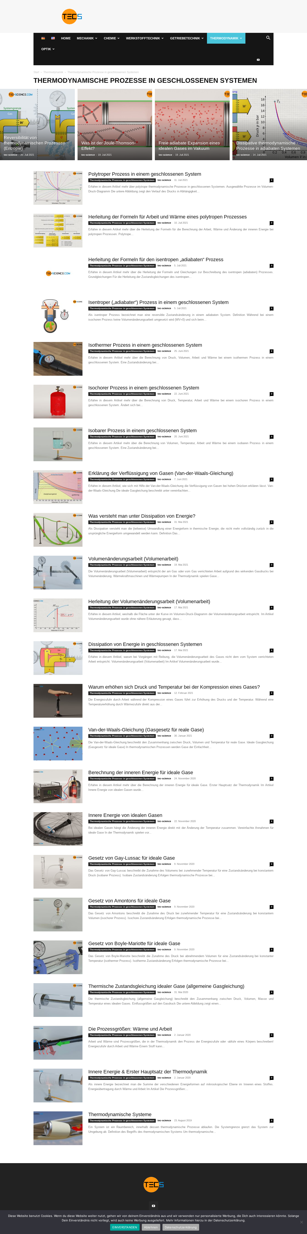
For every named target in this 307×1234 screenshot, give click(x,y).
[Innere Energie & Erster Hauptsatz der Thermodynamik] (57, 1085)
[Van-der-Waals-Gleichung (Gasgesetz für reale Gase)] (57, 743)
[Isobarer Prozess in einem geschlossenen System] (57, 444)
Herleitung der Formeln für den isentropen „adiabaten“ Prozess (155, 259)
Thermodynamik (224, 38)
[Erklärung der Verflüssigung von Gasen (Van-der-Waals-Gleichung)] (57, 487)
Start (36, 72)
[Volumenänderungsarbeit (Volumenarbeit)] (57, 572)
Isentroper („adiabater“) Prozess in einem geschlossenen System (158, 302)
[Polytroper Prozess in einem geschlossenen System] (57, 188)
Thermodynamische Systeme (119, 1114)
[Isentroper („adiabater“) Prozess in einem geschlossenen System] (57, 316)
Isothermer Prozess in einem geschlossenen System (145, 345)
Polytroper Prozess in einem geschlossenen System (144, 174)
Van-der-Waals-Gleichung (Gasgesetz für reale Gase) (146, 730)
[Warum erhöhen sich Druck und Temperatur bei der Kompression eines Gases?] (57, 701)
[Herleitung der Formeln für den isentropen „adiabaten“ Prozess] (57, 273)
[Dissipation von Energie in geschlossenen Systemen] (57, 658)
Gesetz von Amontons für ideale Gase (129, 901)
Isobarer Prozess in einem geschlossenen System (142, 430)
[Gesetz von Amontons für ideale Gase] (57, 914)
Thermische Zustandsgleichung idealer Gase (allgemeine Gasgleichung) (166, 986)
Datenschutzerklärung (181, 1227)
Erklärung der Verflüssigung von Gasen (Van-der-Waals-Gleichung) (160, 473)
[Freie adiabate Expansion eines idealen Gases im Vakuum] (192, 124)
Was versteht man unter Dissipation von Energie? (141, 516)
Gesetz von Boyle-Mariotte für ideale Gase (134, 943)
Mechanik (85, 38)
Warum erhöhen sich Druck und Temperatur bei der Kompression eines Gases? (174, 687)
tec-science (10, 154)
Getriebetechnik (185, 38)
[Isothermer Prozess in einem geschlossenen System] (57, 359)
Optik (46, 49)
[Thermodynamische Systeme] (57, 1128)
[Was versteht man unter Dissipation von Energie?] (57, 530)
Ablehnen (151, 1227)
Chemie (110, 38)
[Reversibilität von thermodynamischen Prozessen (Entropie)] (37, 124)
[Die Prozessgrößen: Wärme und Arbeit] (57, 1043)
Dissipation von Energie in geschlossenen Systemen (145, 644)
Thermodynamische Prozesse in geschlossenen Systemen (122, 180)
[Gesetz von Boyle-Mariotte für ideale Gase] (57, 957)
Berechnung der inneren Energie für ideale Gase (140, 772)
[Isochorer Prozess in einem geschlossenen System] (57, 401)
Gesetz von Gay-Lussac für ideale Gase (131, 858)
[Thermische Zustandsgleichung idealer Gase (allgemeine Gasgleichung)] (57, 1000)
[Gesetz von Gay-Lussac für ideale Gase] (57, 872)
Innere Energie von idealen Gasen (125, 815)
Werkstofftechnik (143, 38)
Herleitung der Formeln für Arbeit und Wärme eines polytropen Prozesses (167, 217)
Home (66, 38)
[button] (268, 38)
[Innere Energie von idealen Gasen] (57, 829)
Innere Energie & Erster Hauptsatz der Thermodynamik (147, 1071)
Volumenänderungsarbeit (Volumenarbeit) (133, 559)
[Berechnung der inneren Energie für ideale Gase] (57, 786)
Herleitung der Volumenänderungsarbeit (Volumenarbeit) (149, 601)
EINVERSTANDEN (124, 1227)
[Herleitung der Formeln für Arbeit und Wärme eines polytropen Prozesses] (57, 230)
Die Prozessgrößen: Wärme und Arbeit (130, 1029)
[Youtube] (258, 59)
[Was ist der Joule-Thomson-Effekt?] (115, 124)
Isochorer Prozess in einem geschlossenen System (143, 388)
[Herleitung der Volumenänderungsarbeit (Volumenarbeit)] (57, 615)
